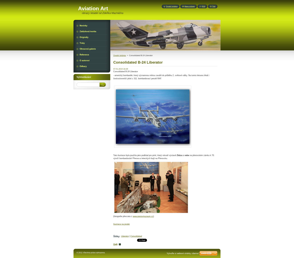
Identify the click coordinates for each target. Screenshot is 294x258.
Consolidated (136, 236)
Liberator (125, 236)
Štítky (116, 236)
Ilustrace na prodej (121, 224)
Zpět (115, 244)
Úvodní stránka (119, 55)
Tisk (213, 6)
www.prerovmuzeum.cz (143, 216)
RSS (203, 6)
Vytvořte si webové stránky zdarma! (183, 253)
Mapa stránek (190, 6)
